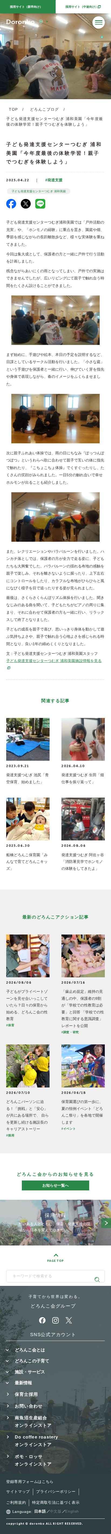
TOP (13, 109)
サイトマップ (18, 1492)
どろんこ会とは (30, 1349)
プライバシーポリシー (56, 1492)
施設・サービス (30, 1371)
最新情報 (23, 1382)
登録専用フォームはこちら (30, 1482)
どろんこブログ (44, 109)
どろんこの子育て (32, 1360)
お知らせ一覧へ (55, 1185)
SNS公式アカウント (53, 1334)
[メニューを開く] (98, 22)
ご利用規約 (16, 1503)
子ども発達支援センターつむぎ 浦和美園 (39, 191)
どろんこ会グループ (53, 1306)
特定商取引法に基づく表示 (55, 1503)
